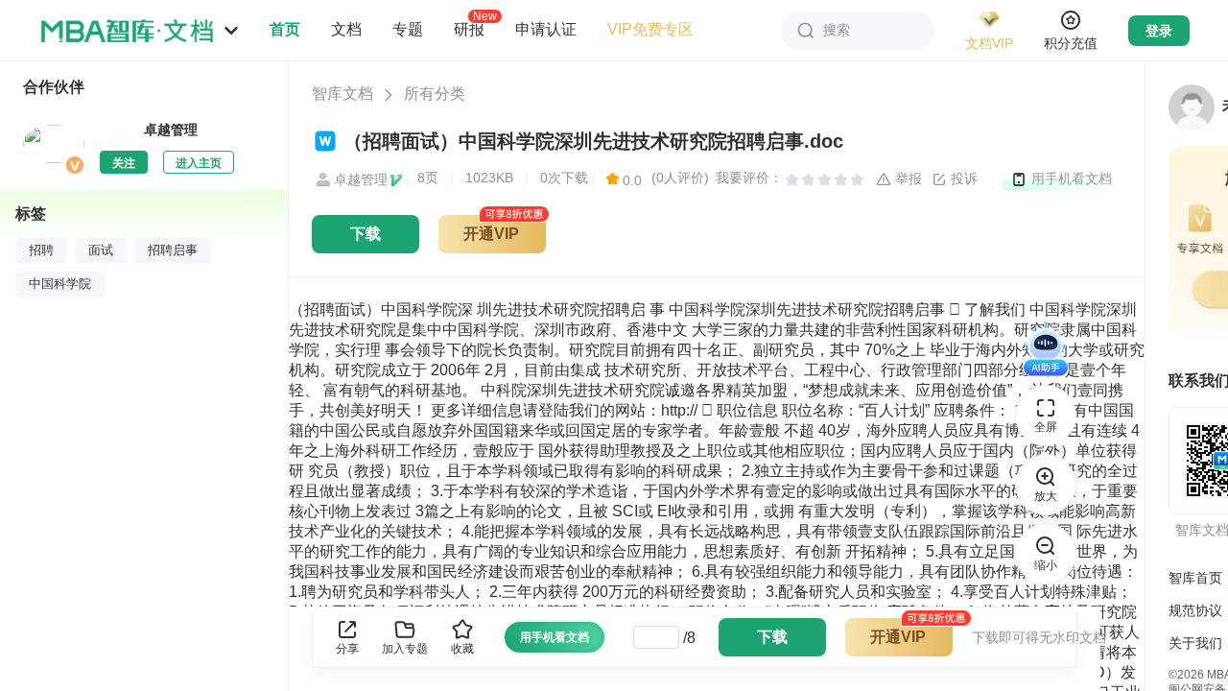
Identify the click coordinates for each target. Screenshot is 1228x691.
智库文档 (342, 93)
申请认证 (546, 29)
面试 (100, 250)
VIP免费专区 (650, 29)
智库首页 (1195, 577)
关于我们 (1195, 643)
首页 (285, 29)
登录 (1158, 30)
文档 (346, 29)
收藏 (462, 648)
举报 (906, 178)
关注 (123, 163)
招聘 (41, 250)
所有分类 (434, 93)
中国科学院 (60, 284)
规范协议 (1195, 610)
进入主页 (199, 163)
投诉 (962, 178)
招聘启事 (173, 250)
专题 (407, 29)
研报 (469, 28)
